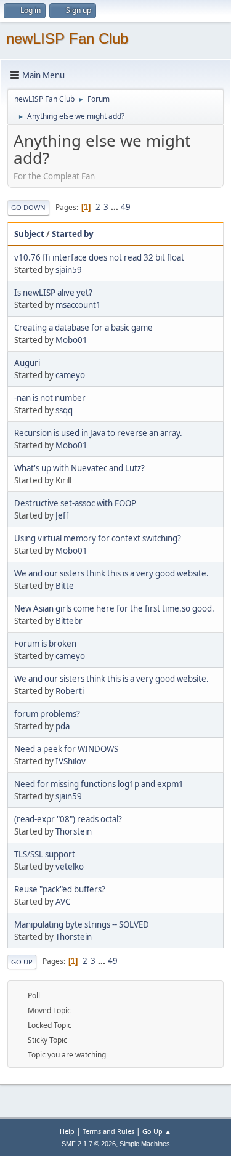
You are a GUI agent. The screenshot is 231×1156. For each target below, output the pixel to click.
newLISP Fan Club (67, 38)
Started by (73, 234)
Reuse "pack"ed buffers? (59, 889)
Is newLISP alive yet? (53, 292)
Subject (29, 234)
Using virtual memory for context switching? (97, 538)
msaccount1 (78, 304)
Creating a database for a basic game (83, 327)
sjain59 (68, 269)
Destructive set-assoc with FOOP (75, 503)
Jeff (61, 515)
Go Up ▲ (156, 1131)
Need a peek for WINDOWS (66, 748)
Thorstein (73, 831)
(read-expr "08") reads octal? (68, 819)
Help (67, 1131)
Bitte (64, 585)
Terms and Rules (108, 1131)
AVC (62, 901)
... (115, 206)
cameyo (70, 375)
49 (126, 206)
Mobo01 (71, 340)
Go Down (28, 207)
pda (62, 726)
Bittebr (69, 620)
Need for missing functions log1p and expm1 (99, 784)
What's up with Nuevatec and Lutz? (79, 468)
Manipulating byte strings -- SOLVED (81, 924)
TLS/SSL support (44, 854)
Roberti (69, 691)
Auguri (27, 362)
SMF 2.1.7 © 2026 (89, 1143)
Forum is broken (45, 643)
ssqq (64, 410)
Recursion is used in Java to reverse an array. (98, 433)
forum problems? (47, 713)
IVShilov (70, 761)
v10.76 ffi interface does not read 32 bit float (99, 257)
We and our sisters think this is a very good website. (111, 573)
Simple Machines (145, 1143)
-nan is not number (50, 397)
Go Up (22, 961)
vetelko (69, 866)
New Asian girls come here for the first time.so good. (114, 608)
